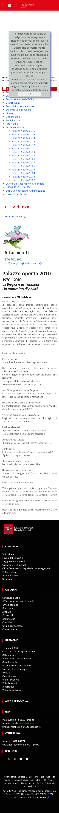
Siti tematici (50, 783)
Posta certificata (20, 779)
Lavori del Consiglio (12, 557)
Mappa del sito (28, 783)
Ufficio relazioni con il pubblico (19, 601)
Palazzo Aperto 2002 (23, 180)
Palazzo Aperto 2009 (23, 155)
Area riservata (15, 701)
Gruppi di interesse (12, 625)
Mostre (10, 113)
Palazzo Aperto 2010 (23, 151)
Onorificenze (13, 116)
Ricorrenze (12, 123)
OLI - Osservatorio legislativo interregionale (26, 568)
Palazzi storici (9, 571)
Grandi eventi (13, 102)
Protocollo (8, 615)
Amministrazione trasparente (18, 776)
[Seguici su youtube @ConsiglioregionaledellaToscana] (27, 759)
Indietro (53, 80)
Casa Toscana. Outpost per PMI (19, 651)
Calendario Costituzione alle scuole (25, 183)
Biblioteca (7, 608)
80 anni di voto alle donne (20, 106)
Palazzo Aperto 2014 (23, 137)
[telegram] (21, 759)
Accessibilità (30, 786)
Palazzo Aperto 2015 (23, 134)
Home (5, 77)
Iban (32, 779)
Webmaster (40, 797)
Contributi (7, 622)
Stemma (7, 579)
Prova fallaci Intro (16, 194)
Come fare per (10, 629)
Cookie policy (28, 86)
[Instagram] (15, 759)
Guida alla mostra (14, 216)
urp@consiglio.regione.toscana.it (21, 263)
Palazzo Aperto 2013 (23, 141)
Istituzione (8, 554)
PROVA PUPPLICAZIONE (19, 187)
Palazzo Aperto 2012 (23, 144)
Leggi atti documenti (13, 561)
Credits (29, 797)
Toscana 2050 (10, 648)
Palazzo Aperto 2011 (23, 148)
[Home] (18, 530)
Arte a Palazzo (10, 575)
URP (7, 711)
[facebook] (3, 759)
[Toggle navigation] (9, 5)
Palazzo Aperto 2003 (23, 176)
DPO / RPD (41, 779)
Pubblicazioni (13, 120)
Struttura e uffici (11, 597)
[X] (9, 759)
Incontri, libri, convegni (18, 109)
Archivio (6, 611)
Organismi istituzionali (14, 564)
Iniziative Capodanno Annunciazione (25, 190)
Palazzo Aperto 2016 (23, 130)
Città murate (9, 655)
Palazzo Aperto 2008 (23, 159)
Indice (40, 783)
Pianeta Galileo (10, 679)
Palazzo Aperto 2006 (23, 166)
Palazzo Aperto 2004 (23, 173)
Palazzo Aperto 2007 (23, 162)
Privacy (51, 779)
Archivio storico (11, 783)
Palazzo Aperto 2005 (23, 169)
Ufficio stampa (10, 604)
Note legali (39, 776)
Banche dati (8, 618)
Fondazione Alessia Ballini (20, 99)
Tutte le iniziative (15, 127)
